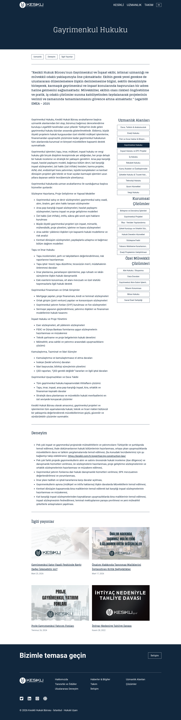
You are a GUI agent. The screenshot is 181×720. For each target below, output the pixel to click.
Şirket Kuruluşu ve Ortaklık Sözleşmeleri (134, 228)
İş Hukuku (133, 157)
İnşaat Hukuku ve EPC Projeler (133, 151)
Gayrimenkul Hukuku (133, 145)
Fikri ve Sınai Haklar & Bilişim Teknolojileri (134, 139)
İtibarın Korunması (133, 288)
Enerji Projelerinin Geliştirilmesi (133, 252)
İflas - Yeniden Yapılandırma (133, 222)
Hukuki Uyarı (71, 710)
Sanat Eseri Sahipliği (133, 300)
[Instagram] (37, 698)
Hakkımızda (61, 679)
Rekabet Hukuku (133, 163)
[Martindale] (45, 698)
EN (159, 5)
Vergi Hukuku (133, 192)
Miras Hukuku (133, 294)
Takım (148, 5)
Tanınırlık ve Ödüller (66, 684)
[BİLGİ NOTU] (60, 543)
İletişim (155, 655)
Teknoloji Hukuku (133, 180)
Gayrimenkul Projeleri (133, 217)
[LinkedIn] (29, 698)
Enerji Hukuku (133, 133)
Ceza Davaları (133, 276)
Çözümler (131, 684)
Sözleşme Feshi (133, 240)
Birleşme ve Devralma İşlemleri (133, 211)
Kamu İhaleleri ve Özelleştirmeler (133, 169)
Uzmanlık (134, 5)
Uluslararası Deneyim (66, 688)
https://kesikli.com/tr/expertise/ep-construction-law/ (97, 455)
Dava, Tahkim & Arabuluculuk (133, 127)
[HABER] (121, 543)
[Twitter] (22, 698)
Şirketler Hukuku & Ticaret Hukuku (134, 175)
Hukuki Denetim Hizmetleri (133, 234)
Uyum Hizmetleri (133, 186)
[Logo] (31, 5)
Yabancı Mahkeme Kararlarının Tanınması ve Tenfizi (134, 246)
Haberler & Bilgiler (100, 679)
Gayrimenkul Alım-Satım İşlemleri (133, 282)
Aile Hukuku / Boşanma (133, 270)
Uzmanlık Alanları (135, 679)
